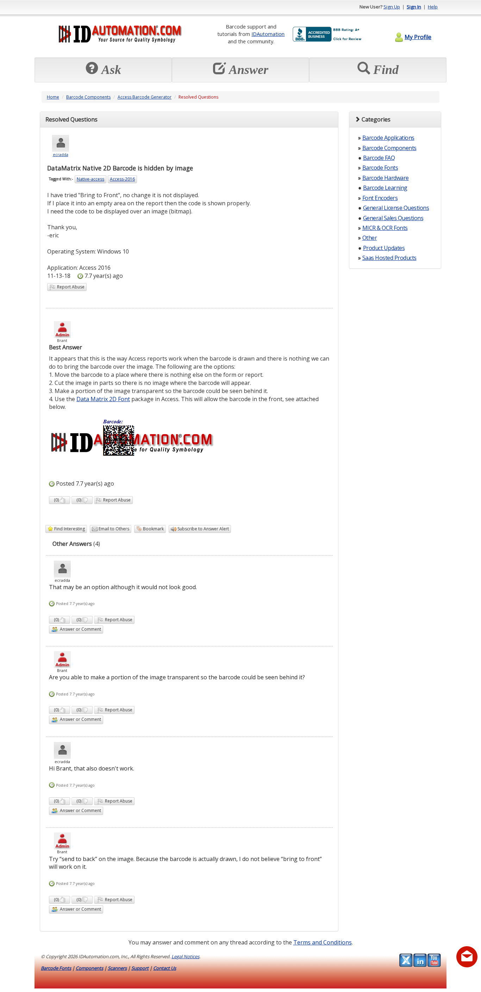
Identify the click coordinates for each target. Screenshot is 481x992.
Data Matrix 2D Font (103, 399)
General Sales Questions (393, 218)
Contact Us (164, 968)
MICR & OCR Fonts (385, 228)
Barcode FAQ (379, 158)
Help (433, 7)
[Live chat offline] (466, 956)
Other (369, 238)
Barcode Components (88, 97)
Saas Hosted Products (389, 258)
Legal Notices (185, 956)
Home (53, 97)
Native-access (90, 179)
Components (89, 968)
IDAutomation (268, 33)
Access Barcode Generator (144, 97)
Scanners (117, 968)
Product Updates (384, 248)
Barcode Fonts (380, 167)
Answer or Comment (79, 629)
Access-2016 (122, 179)
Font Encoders (380, 198)
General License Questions (396, 208)
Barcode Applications (388, 138)
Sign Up (391, 7)
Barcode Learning (385, 188)
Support (140, 968)
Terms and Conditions (322, 942)
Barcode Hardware (385, 178)
